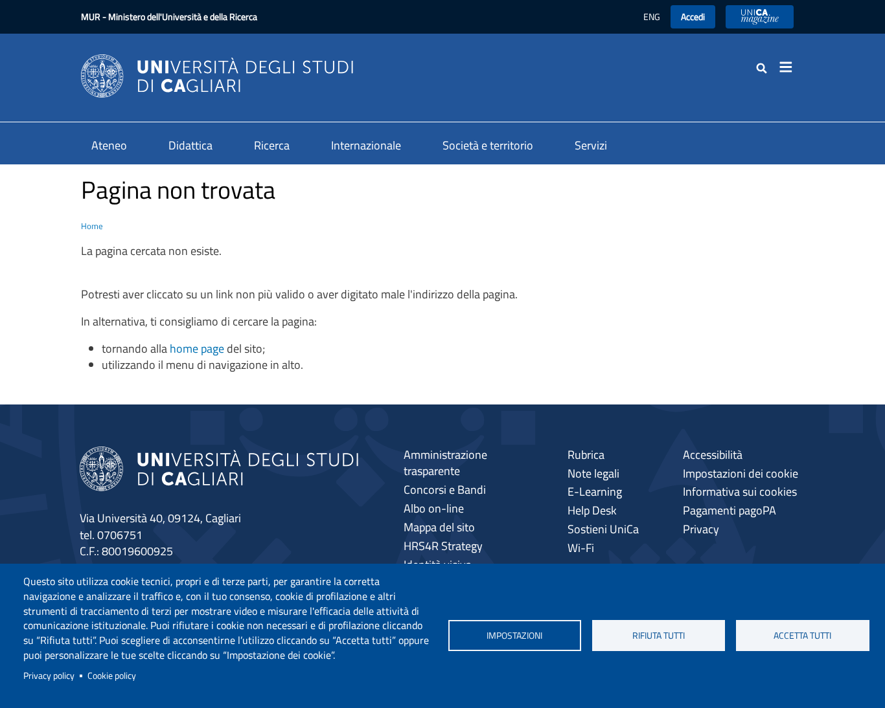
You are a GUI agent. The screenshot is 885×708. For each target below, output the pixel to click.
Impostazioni (514, 635)
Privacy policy (49, 675)
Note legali (593, 473)
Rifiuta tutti (658, 635)
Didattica (190, 145)
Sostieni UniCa (603, 529)
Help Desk (592, 510)
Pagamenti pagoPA (729, 510)
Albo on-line (434, 508)
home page (197, 348)
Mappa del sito (439, 527)
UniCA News (759, 16)
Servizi (591, 145)
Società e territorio (487, 145)
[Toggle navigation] (790, 67)
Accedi (693, 16)
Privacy (701, 529)
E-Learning (595, 491)
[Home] (217, 75)
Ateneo (109, 145)
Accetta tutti (802, 635)
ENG (651, 16)
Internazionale (366, 145)
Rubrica (586, 454)
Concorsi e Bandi (445, 489)
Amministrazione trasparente (445, 463)
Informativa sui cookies (740, 491)
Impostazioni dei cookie (740, 473)
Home (92, 225)
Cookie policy (111, 675)
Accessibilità (712, 454)
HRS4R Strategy (443, 546)
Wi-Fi (581, 548)
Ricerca (272, 145)
